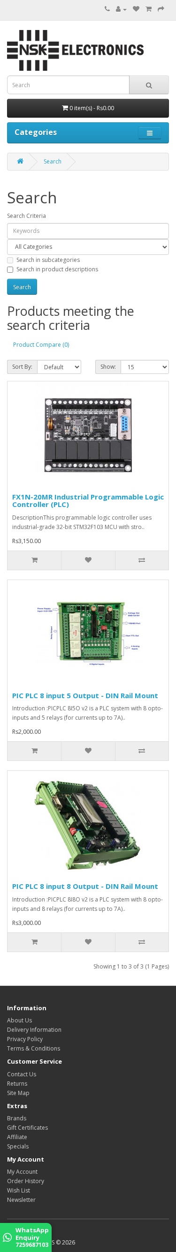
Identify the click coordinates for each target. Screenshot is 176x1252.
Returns (17, 1084)
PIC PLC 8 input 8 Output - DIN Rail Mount (85, 886)
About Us (19, 1020)
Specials (18, 1146)
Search (52, 161)
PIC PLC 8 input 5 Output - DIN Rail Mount (85, 695)
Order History (25, 1181)
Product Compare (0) (41, 345)
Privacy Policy (25, 1039)
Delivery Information (34, 1030)
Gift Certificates (27, 1128)
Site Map (18, 1093)
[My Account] (121, 9)
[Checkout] (161, 9)
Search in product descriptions (57, 269)
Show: (108, 367)
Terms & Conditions (33, 1048)
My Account (22, 1172)
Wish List (18, 1190)
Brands (16, 1118)
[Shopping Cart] (148, 9)
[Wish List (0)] (136, 9)
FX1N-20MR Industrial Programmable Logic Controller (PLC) (88, 500)
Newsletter (21, 1200)
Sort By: (22, 367)
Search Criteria (26, 216)
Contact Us (21, 1074)
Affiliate (17, 1137)
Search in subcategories (48, 260)
